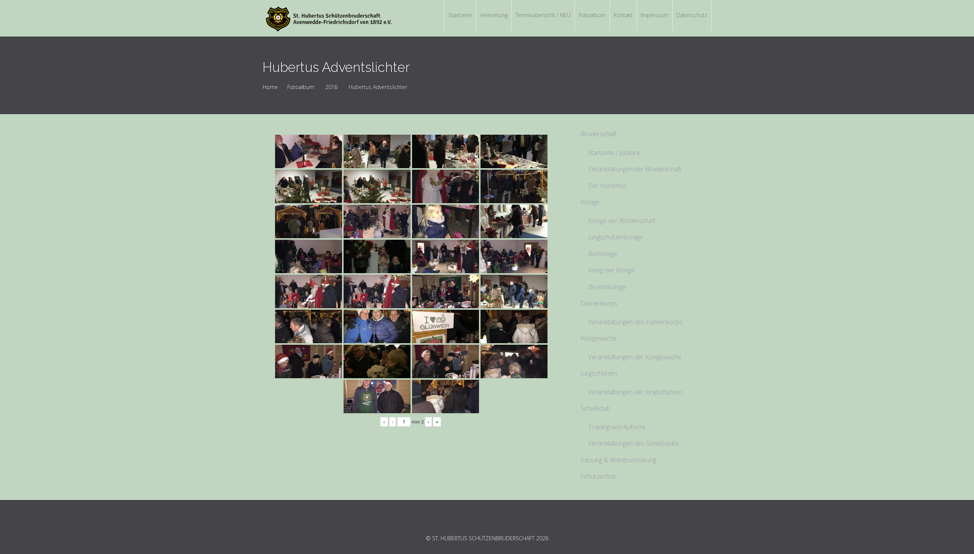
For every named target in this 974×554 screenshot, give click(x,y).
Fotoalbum (300, 87)
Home (270, 87)
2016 (331, 87)
